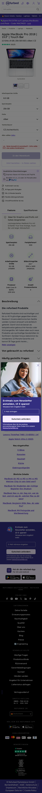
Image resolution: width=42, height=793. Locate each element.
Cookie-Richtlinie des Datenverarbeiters (20, 405)
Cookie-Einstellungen (28, 398)
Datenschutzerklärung (13, 403)
